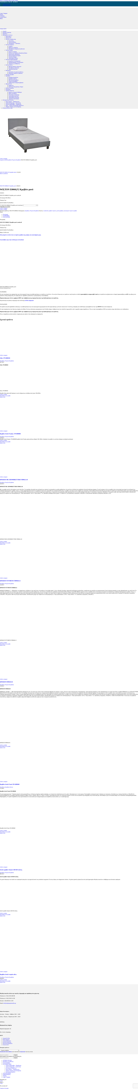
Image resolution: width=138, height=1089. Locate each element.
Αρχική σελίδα (3, 160)
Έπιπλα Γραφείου (10, 44)
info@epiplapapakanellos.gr (9, 1003)
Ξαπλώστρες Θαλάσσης (14, 54)
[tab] (5, 214)
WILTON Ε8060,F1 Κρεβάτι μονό (8, 186)
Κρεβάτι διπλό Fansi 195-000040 (9, 784)
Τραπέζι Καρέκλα (10, 90)
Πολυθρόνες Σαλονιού (14, 67)
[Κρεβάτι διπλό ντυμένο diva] (21, 937)
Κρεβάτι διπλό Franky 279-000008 (10, 434)
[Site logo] (10, 12)
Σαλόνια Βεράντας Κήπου (14, 55)
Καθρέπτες (11, 85)
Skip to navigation (4, 0)
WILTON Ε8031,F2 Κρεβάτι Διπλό (8, 172)
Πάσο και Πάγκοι (13, 93)
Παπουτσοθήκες (12, 42)
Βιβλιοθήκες (9, 36)
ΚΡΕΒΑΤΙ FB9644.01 (6, 682)
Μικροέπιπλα (9, 84)
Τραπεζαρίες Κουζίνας (14, 97)
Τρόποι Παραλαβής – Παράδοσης (13, 104)
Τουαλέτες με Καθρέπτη (14, 63)
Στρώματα (8, 89)
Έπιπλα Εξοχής (9, 50)
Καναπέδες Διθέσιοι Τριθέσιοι (15, 73)
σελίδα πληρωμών (29, 300)
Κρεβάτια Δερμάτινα (13, 77)
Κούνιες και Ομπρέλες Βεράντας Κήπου (18, 53)
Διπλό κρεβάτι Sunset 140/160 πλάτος (11, 870)
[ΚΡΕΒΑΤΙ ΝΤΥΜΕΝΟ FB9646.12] (21, 576)
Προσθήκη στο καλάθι (5, 206)
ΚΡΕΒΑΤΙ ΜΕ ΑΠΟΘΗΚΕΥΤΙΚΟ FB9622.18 (14, 479)
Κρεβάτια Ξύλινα (13, 78)
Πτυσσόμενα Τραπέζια (14, 94)
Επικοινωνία (6, 1044)
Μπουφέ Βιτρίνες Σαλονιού (15, 66)
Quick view (2, 397)
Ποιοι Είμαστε (6, 1039)
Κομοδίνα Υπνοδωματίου (14, 61)
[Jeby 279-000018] (21, 354)
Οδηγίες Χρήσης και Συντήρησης (13, 106)
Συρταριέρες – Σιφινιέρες (14, 43)
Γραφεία (10, 46)
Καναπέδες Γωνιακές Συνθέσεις (16, 72)
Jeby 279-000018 (5, 358)
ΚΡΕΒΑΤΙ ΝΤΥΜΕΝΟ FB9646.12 (10, 581)
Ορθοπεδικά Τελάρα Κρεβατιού (16, 82)
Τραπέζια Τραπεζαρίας (14, 98)
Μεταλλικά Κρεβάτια (13, 80)
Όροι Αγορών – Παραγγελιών (12, 101)
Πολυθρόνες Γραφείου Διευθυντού (17, 48)
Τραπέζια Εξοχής (12, 57)
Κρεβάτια (8, 75)
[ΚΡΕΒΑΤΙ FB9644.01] (21, 677)
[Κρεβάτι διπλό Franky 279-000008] (21, 429)
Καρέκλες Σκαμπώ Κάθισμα (15, 92)
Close (1, 1080)
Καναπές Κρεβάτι (10, 74)
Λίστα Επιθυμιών (7, 1040)
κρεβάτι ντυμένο (52, 210)
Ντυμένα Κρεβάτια (13, 81)
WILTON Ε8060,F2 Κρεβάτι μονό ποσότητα (12, 205)
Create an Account (4, 1088)
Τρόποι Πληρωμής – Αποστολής (13, 102)
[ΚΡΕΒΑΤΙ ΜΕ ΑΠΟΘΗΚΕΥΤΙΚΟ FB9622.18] (21, 475)
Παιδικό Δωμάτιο (10, 88)
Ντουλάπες (11, 40)
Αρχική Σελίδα (6, 1038)
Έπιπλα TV (8, 38)
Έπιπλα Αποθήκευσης (11, 39)
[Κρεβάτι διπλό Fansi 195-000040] (21, 780)
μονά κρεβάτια (60, 210)
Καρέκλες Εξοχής (13, 51)
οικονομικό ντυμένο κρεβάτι (70, 210)
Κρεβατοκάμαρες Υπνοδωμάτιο (16, 62)
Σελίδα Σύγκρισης (7, 1042)
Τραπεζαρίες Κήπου (13, 58)
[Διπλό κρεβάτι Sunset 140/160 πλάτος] (21, 865)
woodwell (45, 210)
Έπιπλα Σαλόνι (9, 65)
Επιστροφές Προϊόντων (11, 1068)
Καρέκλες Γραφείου (13, 47)
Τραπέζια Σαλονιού (13, 69)
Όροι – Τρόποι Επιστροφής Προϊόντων (15, 105)
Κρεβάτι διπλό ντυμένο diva (8, 974)
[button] (5, 395)
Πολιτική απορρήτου (7, 1043)
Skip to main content (13, 0)
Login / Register (6, 1077)
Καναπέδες (8, 70)
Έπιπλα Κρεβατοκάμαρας (11, 59)
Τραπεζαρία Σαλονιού (14, 96)
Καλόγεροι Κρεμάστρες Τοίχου (16, 86)
